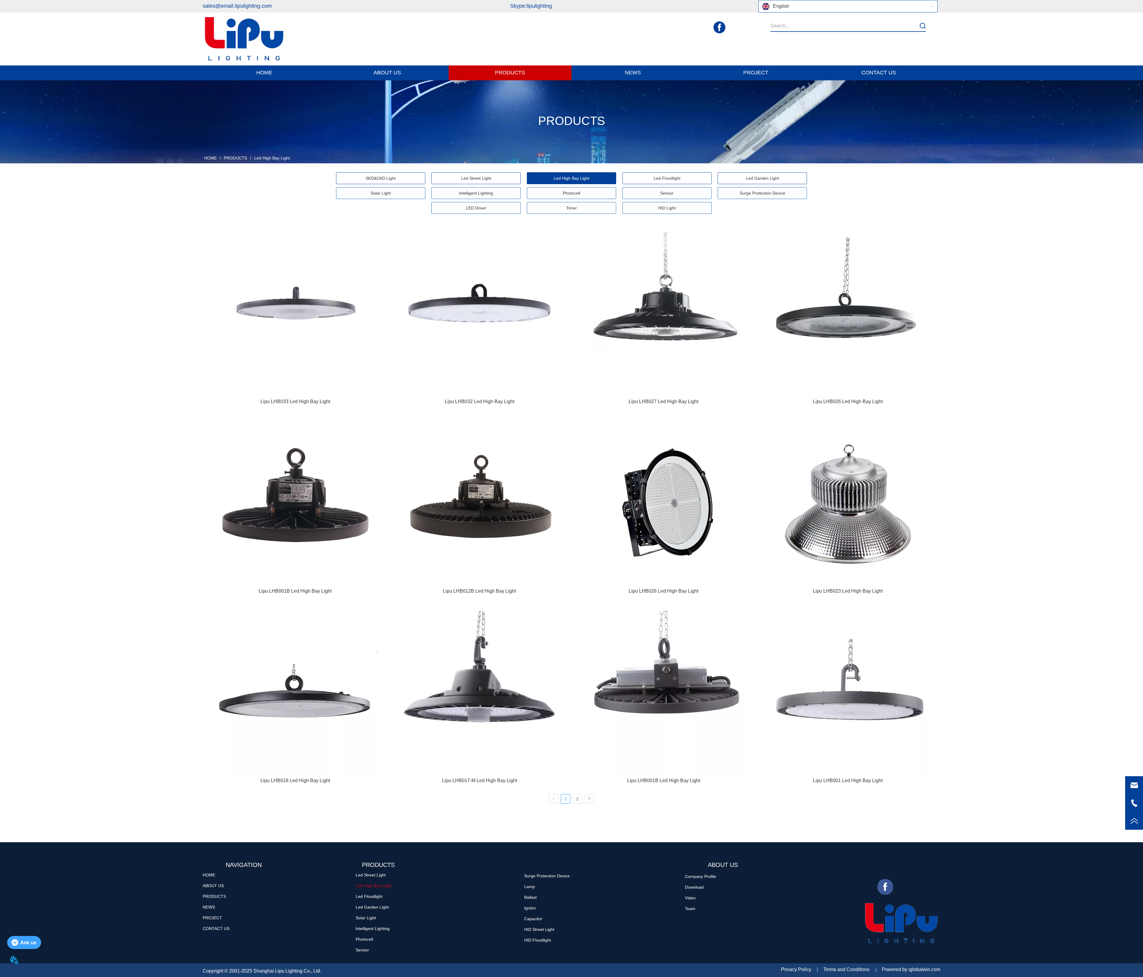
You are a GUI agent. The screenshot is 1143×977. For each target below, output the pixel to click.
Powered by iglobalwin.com (911, 969)
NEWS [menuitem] (633, 73)
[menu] (571, 72)
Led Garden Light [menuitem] (762, 178)
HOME (210, 158)
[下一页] (589, 799)
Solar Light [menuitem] (381, 193)
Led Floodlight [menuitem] (667, 178)
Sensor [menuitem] (667, 193)
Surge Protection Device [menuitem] (762, 193)
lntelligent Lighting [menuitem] (476, 193)
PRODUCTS (235, 158)
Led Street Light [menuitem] (476, 178)
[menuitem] (387, 72)
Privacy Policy (796, 969)
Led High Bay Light (272, 158)
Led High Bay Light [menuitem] (571, 178)
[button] (387, 72)
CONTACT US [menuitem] (878, 73)
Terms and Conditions (846, 969)
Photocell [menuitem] (571, 193)
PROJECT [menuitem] (755, 73)
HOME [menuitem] (264, 73)
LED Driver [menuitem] (476, 208)
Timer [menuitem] (571, 208)
